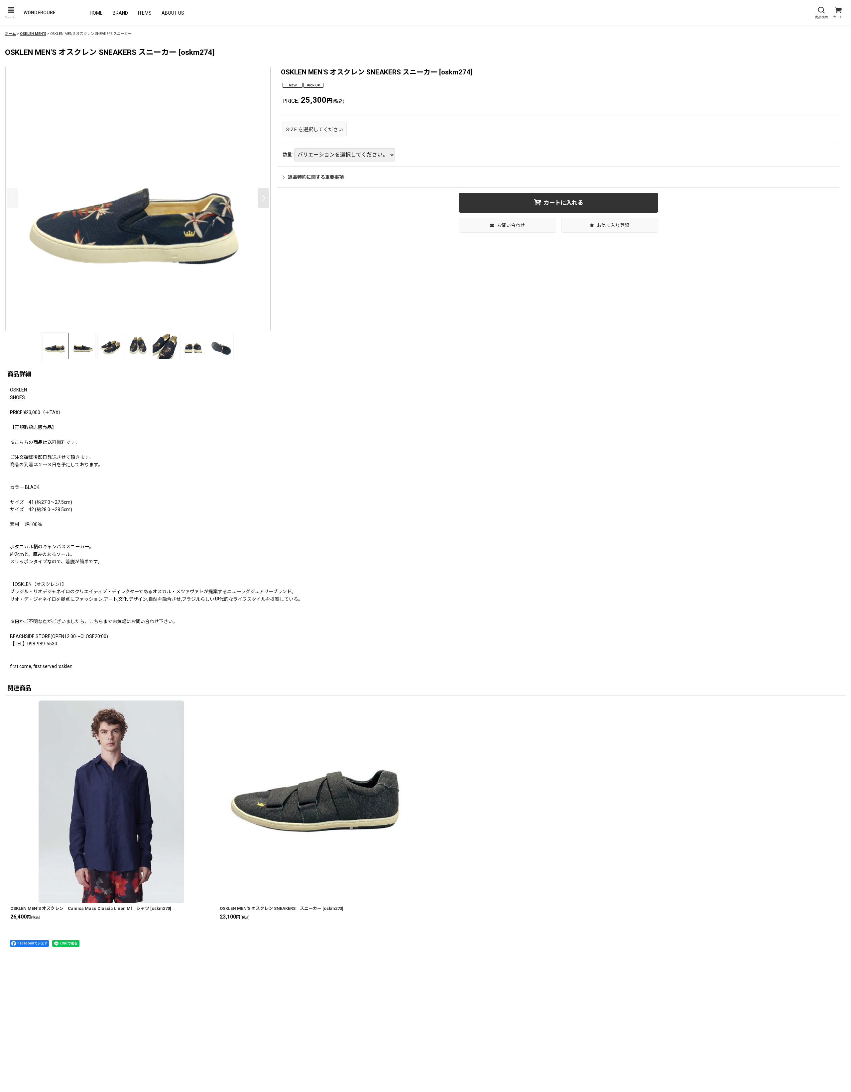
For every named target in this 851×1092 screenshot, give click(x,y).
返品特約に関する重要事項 (316, 177)
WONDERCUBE (40, 12)
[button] (11, 13)
